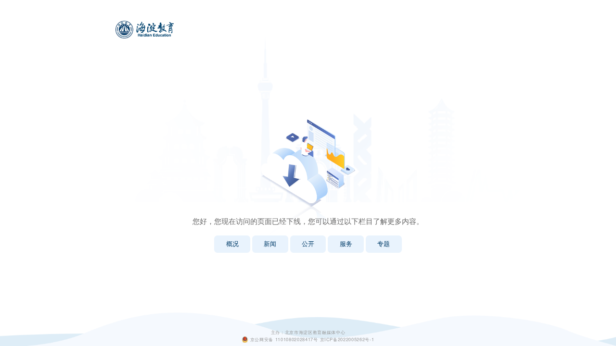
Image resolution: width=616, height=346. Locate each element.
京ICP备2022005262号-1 (347, 339)
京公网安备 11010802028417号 (284, 339)
